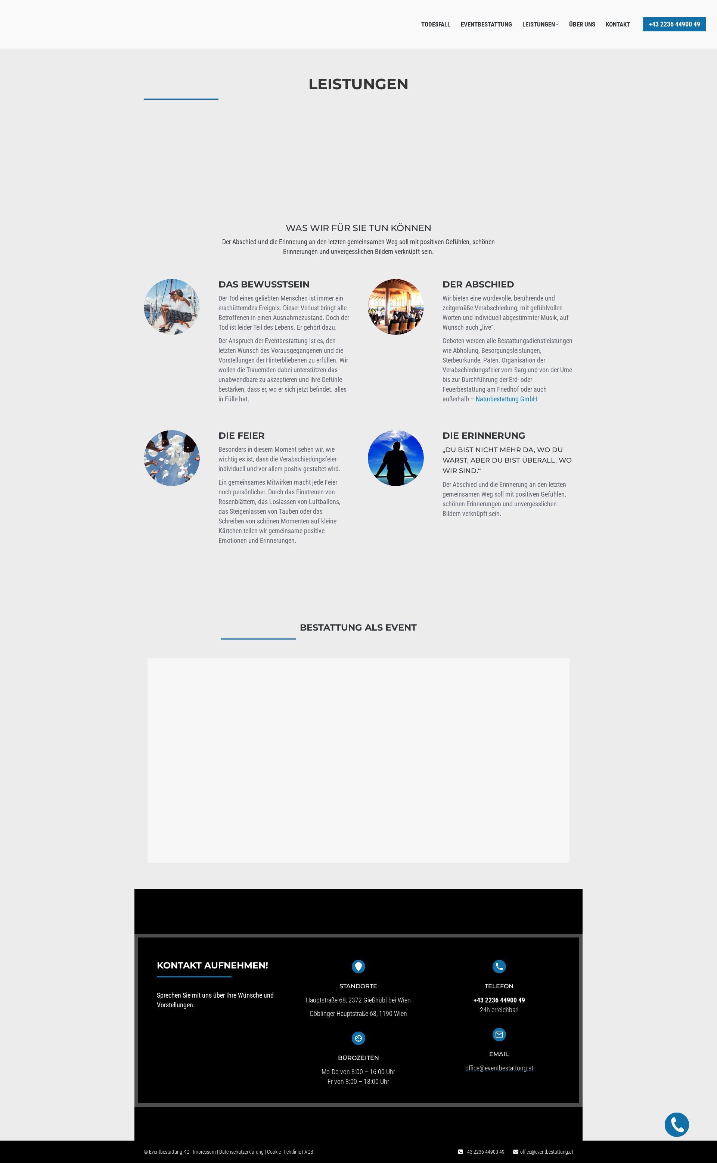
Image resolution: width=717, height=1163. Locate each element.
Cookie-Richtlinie (284, 1152)
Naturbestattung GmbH (506, 399)
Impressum (204, 1152)
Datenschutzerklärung (241, 1152)
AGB (308, 1152)
